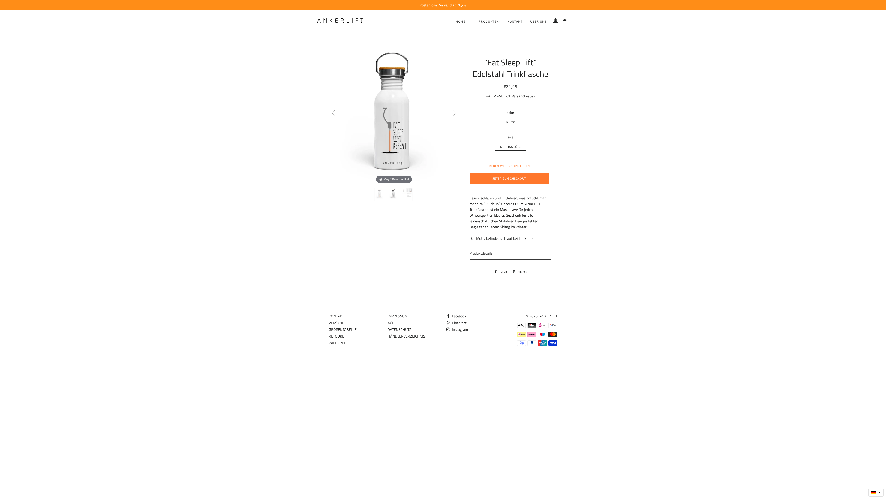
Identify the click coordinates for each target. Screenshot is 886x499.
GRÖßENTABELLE (343, 329)
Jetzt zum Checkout (509, 178)
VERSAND (336, 323)
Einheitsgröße (510, 147)
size (510, 137)
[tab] (510, 253)
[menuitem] (460, 21)
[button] (876, 492)
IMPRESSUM (397, 316)
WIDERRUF (337, 343)
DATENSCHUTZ (399, 329)
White (510, 122)
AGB (391, 323)
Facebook (458, 316)
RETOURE (336, 336)
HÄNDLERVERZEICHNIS (406, 336)
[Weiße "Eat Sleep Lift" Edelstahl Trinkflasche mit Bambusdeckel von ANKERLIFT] (380, 194)
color (510, 112)
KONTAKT (336, 316)
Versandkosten (523, 96)
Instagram (459, 329)
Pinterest (459, 323)
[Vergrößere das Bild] (394, 115)
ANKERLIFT (548, 316)
